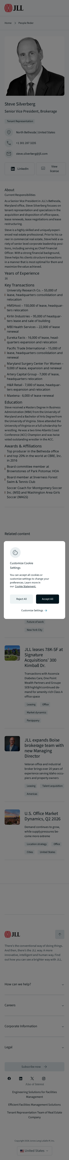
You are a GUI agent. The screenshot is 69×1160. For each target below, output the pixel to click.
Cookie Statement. (25, 586)
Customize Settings (34, 610)
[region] (34, 580)
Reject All (21, 599)
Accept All (47, 599)
